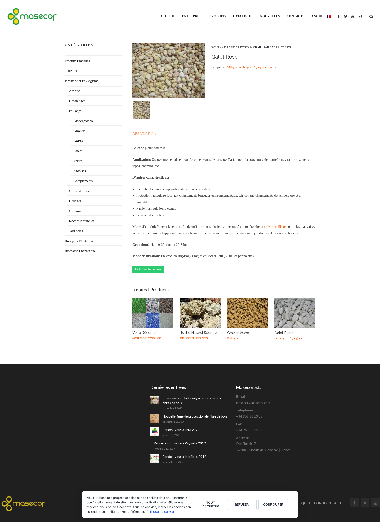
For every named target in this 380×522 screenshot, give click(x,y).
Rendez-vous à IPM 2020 (181, 430)
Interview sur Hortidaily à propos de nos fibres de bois (192, 400)
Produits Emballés (77, 61)
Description (144, 134)
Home (215, 47)
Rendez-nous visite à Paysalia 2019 (180, 443)
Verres (77, 161)
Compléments (83, 181)
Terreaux (71, 71)
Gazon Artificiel (80, 191)
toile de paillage (275, 226)
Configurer (273, 504)
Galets (286, 47)
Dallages (75, 201)
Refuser (242, 504)
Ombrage (75, 211)
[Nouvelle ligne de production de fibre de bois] (154, 418)
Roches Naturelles (81, 221)
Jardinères (76, 231)
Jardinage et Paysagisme (242, 47)
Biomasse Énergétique (80, 251)
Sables (77, 151)
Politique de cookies (160, 511)
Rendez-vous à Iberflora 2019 (184, 457)
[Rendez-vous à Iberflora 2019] (154, 458)
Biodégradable (83, 121)
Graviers (79, 131)
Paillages (271, 47)
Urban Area (77, 101)
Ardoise (74, 91)
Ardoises (79, 171)
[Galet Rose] (141, 110)
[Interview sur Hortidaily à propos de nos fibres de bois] (154, 400)
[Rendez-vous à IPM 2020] (154, 431)
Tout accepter (210, 504)
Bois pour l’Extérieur (79, 241)
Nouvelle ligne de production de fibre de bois (195, 416)
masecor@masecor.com (253, 403)
